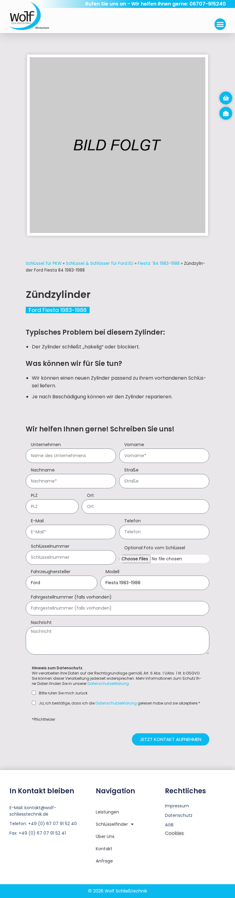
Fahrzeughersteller (50, 572)
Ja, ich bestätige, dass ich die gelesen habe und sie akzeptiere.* (119, 703)
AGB (169, 825)
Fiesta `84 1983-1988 (159, 263)
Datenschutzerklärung (108, 683)
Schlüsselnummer (50, 546)
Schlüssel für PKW (44, 263)
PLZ (34, 495)
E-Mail (37, 521)
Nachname (43, 470)
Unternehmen (46, 445)
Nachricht (41, 623)
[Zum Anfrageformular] (225, 98)
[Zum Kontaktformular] (225, 113)
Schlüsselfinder (112, 824)
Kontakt (104, 849)
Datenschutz (178, 815)
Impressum (177, 806)
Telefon (132, 521)
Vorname (134, 445)
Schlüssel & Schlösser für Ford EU (99, 263)
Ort (90, 495)
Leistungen (107, 812)
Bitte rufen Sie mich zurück (63, 693)
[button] (220, 24)
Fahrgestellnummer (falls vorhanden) (71, 597)
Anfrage (104, 861)
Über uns (105, 836)
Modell (112, 572)
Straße (131, 470)
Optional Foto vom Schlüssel (154, 548)
